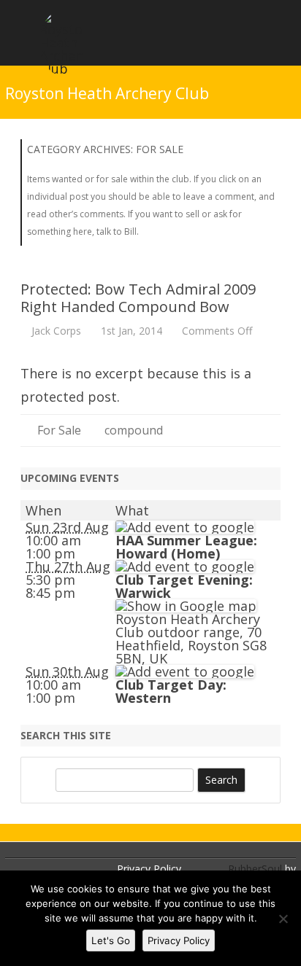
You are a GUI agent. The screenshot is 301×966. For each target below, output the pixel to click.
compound (133, 430)
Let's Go (110, 940)
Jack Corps (56, 331)
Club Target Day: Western (170, 691)
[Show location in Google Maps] (185, 606)
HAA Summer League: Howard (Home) (186, 546)
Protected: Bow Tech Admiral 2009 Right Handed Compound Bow (138, 297)
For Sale (59, 430)
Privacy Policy (149, 869)
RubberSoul (255, 869)
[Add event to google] (184, 527)
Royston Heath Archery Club (107, 94)
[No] (282, 918)
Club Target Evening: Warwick (184, 586)
